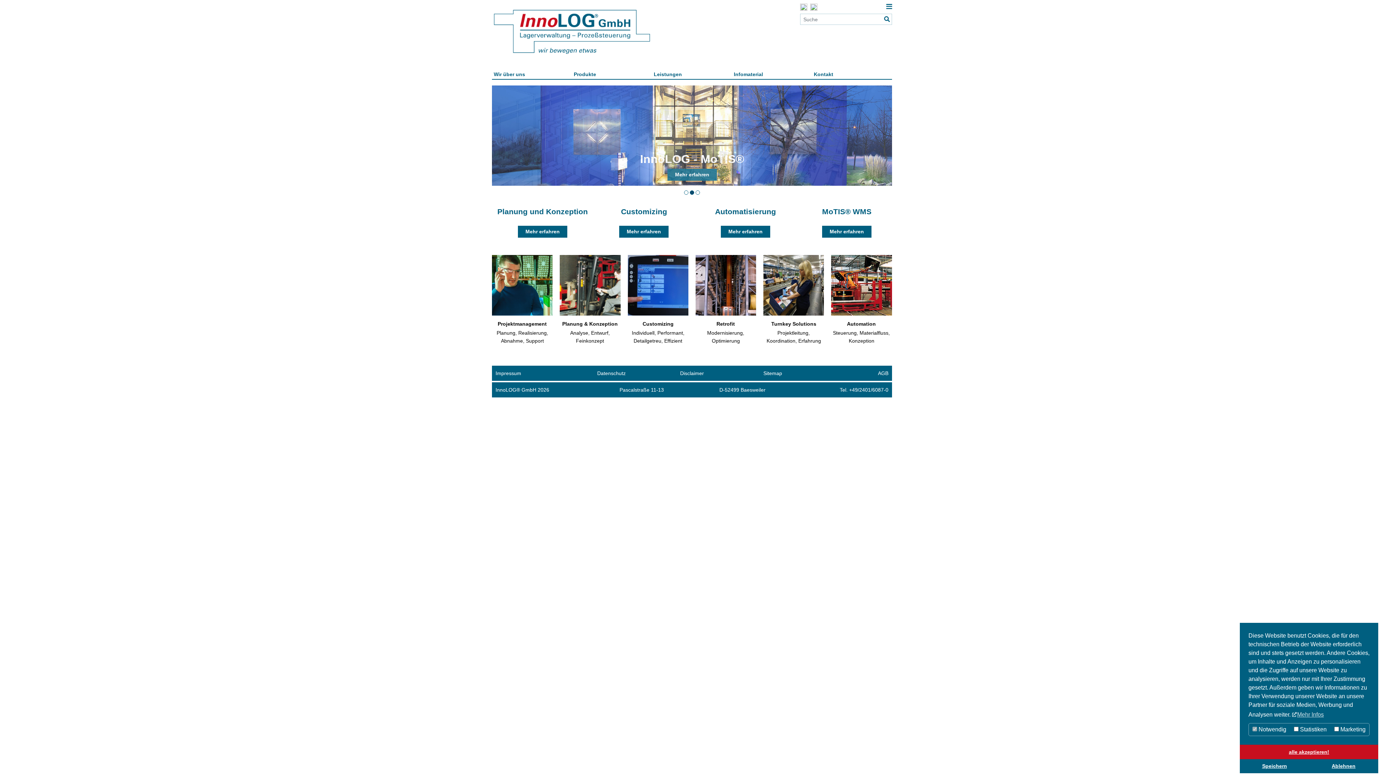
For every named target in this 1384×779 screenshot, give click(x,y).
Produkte (585, 74)
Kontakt (823, 74)
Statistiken (1313, 729)
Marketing (1352, 729)
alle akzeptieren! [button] (1309, 752)
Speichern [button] (1274, 766)
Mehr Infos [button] (1310, 715)
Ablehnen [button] (1344, 766)
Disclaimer (692, 373)
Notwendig (1271, 729)
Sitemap (772, 373)
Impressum (508, 373)
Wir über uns (509, 74)
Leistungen (668, 74)
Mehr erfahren (542, 231)
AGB (883, 373)
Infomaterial (748, 74)
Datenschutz (611, 373)
